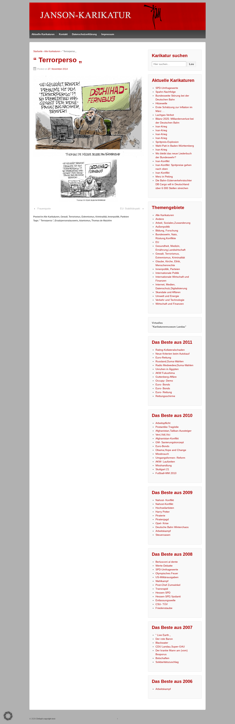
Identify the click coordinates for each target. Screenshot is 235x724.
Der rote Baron (164, 638)
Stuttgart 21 (162, 469)
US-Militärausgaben (167, 577)
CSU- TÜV (162, 604)
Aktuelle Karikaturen (43, 34)
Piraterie (160, 515)
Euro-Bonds (162, 446)
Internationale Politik (167, 272)
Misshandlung (164, 465)
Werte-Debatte (164, 565)
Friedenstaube (164, 608)
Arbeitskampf (163, 530)
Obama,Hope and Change (171, 450)
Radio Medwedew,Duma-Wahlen (174, 365)
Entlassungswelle (166, 600)
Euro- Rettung (164, 392)
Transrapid (162, 588)
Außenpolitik (163, 226)
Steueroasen (163, 534)
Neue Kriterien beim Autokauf (172, 353)
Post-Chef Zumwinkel (168, 584)
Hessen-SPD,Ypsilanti (168, 596)
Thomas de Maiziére (101, 220)
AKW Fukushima (165, 372)
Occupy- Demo (164, 380)
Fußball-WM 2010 (166, 473)
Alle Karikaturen (52, 51)
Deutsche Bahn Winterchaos (172, 527)
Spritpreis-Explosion (167, 141)
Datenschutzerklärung (84, 34)
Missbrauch (162, 453)
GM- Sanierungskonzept (170, 442)
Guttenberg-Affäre (166, 376)
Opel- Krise (162, 523)
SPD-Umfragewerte (167, 87)
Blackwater (162, 642)
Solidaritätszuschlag (167, 662)
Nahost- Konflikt (165, 500)
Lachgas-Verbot (165, 114)
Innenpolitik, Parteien (118, 216)
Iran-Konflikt (162, 161)
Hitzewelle (161, 103)
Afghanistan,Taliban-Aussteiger (173, 430)
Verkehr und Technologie (170, 299)
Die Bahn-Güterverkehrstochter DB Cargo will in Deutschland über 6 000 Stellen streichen (174, 184)
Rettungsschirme (165, 396)
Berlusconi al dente (167, 561)
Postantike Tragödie (167, 426)
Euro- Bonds (163, 384)
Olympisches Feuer (167, 573)
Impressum (107, 34)
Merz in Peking (164, 176)
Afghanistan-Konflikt (167, 438)
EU (157, 242)
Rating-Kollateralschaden (170, 349)
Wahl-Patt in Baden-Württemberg (175, 145)
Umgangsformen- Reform (170, 457)
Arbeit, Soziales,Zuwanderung (173, 222)
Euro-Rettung (163, 357)
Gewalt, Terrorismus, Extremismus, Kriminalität (84, 216)
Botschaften (162, 658)
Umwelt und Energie (167, 296)
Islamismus (84, 220)
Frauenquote (44, 208)
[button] (8, 716)
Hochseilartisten (165, 507)
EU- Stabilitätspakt (130, 208)
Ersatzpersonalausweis (66, 220)
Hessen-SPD (163, 592)
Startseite (38, 51)
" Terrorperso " (46, 220)
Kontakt (63, 34)
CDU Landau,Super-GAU (170, 646)
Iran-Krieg (161, 126)
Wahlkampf (162, 581)
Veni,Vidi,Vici (163, 434)
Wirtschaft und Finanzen (170, 303)
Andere (160, 218)
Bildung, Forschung (167, 230)
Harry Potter (163, 511)
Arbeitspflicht (163, 423)
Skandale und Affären (168, 292)
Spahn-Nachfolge (166, 91)
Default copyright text (45, 719)
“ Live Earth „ (163, 635)
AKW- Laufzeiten (165, 461)
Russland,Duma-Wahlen (170, 361)
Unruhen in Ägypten (167, 369)
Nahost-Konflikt (164, 503)
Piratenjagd (162, 519)
